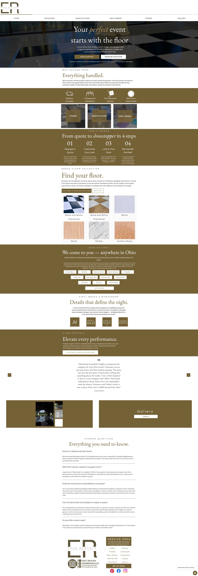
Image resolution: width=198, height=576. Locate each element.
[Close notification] (195, 566)
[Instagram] (125, 571)
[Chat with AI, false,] (195, 573)
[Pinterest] (112, 571)
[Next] (188, 375)
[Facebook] (118, 571)
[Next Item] (51, 414)
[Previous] (9, 375)
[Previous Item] (38, 414)
